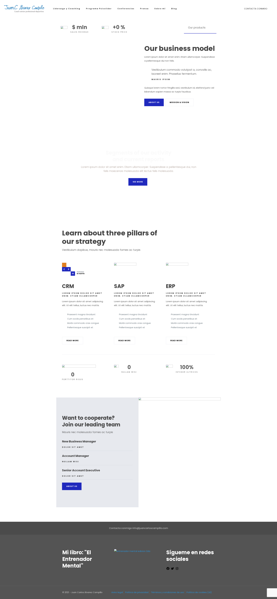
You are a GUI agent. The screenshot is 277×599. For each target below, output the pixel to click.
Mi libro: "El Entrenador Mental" (77, 559)
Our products (196, 27)
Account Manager (75, 456)
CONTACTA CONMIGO (255, 8)
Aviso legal (117, 592)
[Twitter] (172, 569)
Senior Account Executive (81, 470)
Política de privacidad (136, 592)
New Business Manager (79, 441)
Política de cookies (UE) (199, 592)
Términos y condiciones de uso (167, 592)
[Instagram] (177, 569)
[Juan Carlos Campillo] (24, 8)
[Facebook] (168, 569)
